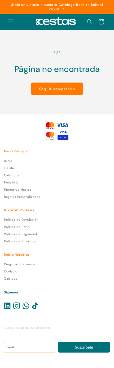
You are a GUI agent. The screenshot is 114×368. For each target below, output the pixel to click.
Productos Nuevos (18, 189)
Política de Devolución (21, 219)
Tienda (9, 168)
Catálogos (11, 175)
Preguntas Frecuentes (20, 264)
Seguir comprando (57, 89)
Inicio (8, 160)
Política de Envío (17, 226)
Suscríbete (84, 347)
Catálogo (11, 278)
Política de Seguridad (20, 234)
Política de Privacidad (20, 241)
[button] (10, 22)
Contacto (10, 271)
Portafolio (11, 182)
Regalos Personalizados (22, 196)
